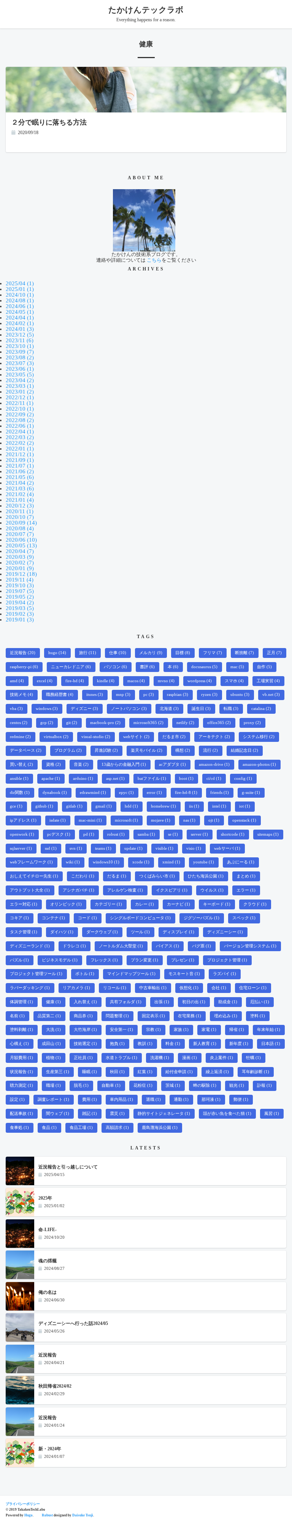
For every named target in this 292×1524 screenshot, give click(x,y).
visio (193, 848)
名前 (17, 1016)
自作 (264, 667)
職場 (53, 1085)
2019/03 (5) (20, 608)
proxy (252, 723)
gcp (46, 723)
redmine (20, 737)
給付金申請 (179, 1072)
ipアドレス (23, 820)
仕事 (117, 653)
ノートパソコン (129, 709)
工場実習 (268, 681)
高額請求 (117, 1128)
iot (244, 806)
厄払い (259, 1002)
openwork (22, 834)
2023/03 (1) (20, 386)
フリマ (212, 653)
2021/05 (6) (20, 477)
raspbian (177, 694)
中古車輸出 (153, 988)
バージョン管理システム (250, 946)
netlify (185, 723)
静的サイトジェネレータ (164, 1113)
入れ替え (85, 1002)
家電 (209, 1030)
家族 (181, 1030)
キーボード (216, 904)
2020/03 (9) (20, 557)
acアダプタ (172, 764)
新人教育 (204, 1044)
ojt (213, 820)
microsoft (126, 820)
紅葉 (145, 1072)
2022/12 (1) (20, 397)
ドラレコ (74, 946)
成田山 (51, 1044)
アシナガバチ (78, 890)
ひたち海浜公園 (206, 876)
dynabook (55, 792)
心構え (19, 1044)
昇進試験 (106, 750)
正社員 (83, 1058)
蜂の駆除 (204, 1085)
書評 (147, 667)
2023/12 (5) (20, 335)
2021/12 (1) (20, 454)
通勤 (181, 1099)
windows (47, 709)
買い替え (21, 764)
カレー (144, 904)
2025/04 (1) (20, 283)
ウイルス (212, 890)
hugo (57, 653)
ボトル (84, 974)
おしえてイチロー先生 (34, 876)
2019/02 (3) (20, 614)
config (243, 778)
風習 (271, 1113)
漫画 (189, 1058)
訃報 (264, 1085)
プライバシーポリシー (23, 1504)
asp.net (115, 778)
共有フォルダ (125, 1002)
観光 (236, 1085)
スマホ (234, 681)
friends (219, 792)
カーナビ (178, 904)
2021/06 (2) (20, 471)
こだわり (82, 876)
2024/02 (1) (20, 323)
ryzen (209, 694)
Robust (47, 1515)
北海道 (169, 709)
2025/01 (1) (20, 289)
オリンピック (66, 904)
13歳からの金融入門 (124, 764)
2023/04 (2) (20, 380)
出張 (161, 1002)
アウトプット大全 (30, 890)
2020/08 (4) (20, 528)
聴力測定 (21, 1085)
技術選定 (85, 1044)
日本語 (270, 1044)
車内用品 (121, 1099)
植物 (53, 1058)
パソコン (115, 667)
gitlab (74, 806)
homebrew (163, 806)
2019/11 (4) (19, 580)
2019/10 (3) (20, 585)
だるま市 (174, 737)
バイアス (167, 946)
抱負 (117, 1044)
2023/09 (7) (20, 352)
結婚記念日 (244, 750)
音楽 (81, 764)
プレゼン (182, 960)
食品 (49, 1128)
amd (17, 681)
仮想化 (188, 988)
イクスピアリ (171, 890)
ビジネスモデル (60, 960)
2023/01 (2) (20, 392)
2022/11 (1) (19, 403)
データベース (25, 750)
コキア (19, 918)
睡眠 (89, 1072)
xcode (140, 862)
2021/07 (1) (20, 466)
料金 (172, 1044)
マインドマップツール (131, 974)
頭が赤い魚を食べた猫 (227, 1113)
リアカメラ (76, 988)
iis (194, 806)
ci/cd (213, 778)
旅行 (87, 653)
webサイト (136, 737)
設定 (17, 1099)
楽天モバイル (146, 750)
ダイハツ (61, 932)
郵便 (240, 1099)
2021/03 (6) (20, 488)
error (154, 792)
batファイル (152, 778)
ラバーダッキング (30, 988)
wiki (73, 862)
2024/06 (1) (20, 306)
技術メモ (21, 694)
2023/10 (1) (20, 346)
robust (116, 834)
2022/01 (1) (20, 449)
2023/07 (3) (20, 363)
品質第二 (49, 1016)
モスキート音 (184, 974)
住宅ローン (253, 988)
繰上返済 (217, 1072)
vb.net (271, 694)
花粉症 (142, 1085)
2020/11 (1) (19, 511)
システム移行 (259, 737)
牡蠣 (253, 1058)
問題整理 (117, 1016)
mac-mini (90, 820)
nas (189, 820)
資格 (53, 764)
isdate (57, 820)
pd (88, 834)
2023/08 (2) (20, 357)
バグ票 (201, 946)
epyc (126, 792)
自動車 (111, 1085)
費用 (89, 1099)
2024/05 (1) (20, 312)
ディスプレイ (178, 932)
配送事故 (21, 1113)
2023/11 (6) (19, 340)
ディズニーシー (225, 932)
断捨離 (244, 653)
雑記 (89, 1113)
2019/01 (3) (20, 620)
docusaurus (204, 667)
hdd (131, 806)
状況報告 (21, 1072)
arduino (83, 778)
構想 (182, 750)
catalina (261, 709)
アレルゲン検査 (125, 890)
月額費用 (21, 1058)
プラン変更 (144, 960)
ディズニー (84, 709)
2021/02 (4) (20, 494)
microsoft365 (148, 723)
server (199, 834)
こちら (154, 260)
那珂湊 (211, 1099)
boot (186, 778)
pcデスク (58, 834)
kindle (105, 681)
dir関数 (20, 792)
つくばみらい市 (157, 876)
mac (237, 667)
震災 (117, 1113)
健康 (53, 1002)
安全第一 (121, 1030)
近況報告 (22, 653)
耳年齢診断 (255, 1072)
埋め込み (225, 1016)
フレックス (104, 960)
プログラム (68, 750)
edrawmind (93, 792)
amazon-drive (214, 764)
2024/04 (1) (20, 318)
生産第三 (57, 1072)
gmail (103, 806)
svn (76, 848)
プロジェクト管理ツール (36, 974)
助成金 (227, 1002)
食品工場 (81, 1128)
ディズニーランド (30, 946)
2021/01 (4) (20, 500)
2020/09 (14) (21, 523)
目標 (182, 653)
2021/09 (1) (20, 460)
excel (44, 681)
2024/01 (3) (20, 329)
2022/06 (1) (20, 426)
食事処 (19, 1128)
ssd (51, 848)
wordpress (199, 681)
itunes (94, 694)
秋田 (117, 1072)
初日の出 (193, 1002)
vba (16, 709)
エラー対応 (23, 904)
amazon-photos (259, 764)
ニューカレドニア (71, 667)
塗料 (257, 1016)
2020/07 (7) (20, 534)
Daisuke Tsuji (82, 1515)
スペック (244, 918)
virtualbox (56, 737)
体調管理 (21, 1002)
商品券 (83, 1016)
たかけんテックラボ (146, 9)
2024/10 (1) (20, 295)
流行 (210, 750)
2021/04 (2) (20, 483)
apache (50, 778)
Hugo (28, 1515)
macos (136, 681)
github (44, 806)
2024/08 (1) (20, 300)
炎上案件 (221, 1058)
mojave (160, 820)
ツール (140, 932)
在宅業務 (189, 1016)
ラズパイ (224, 974)
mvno (166, 681)
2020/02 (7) (20, 563)
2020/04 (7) (20, 551)
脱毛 (81, 1085)
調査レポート (53, 1099)
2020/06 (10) (21, 540)
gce (16, 806)
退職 (153, 1099)
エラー (246, 890)
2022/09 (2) (20, 414)
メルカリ (150, 653)
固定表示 (153, 1016)
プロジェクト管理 (227, 960)
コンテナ (53, 918)
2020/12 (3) (20, 506)
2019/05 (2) (20, 597)
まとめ (246, 876)
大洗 (53, 1030)
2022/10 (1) (20, 409)
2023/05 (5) (20, 375)
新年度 (238, 1044)
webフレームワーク (31, 862)
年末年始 (268, 1030)
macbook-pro (105, 723)
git (71, 723)
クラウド (255, 904)
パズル (19, 960)
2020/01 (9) (20, 568)
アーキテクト (214, 737)
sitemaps (268, 834)
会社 (218, 988)
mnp (123, 694)
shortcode (232, 834)
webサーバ (227, 848)
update (133, 848)
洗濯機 (159, 1058)
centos (18, 723)
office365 (219, 723)
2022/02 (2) (20, 443)
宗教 (153, 1030)
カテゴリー (108, 904)
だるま (116, 876)
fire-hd (74, 681)
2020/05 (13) (21, 545)
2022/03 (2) (20, 437)
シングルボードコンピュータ (140, 918)
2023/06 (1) (20, 369)
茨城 (172, 1085)
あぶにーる (240, 862)
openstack (244, 820)
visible (164, 848)
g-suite (251, 792)
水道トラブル (121, 1058)
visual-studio (95, 737)
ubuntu (239, 694)
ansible (19, 778)
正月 (274, 653)
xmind (171, 862)
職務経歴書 (59, 694)
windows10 (106, 862)
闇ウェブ (57, 1113)
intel (219, 806)
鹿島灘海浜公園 (160, 1128)
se (173, 834)
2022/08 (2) (20, 420)
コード (87, 918)
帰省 (236, 1030)
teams (103, 848)
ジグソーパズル (201, 918)
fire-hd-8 (186, 792)
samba (146, 834)
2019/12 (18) (21, 574)
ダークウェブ (102, 932)
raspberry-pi (24, 667)
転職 (231, 709)
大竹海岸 (85, 1030)
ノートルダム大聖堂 (121, 946)
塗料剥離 (21, 1030)
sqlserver (21, 848)
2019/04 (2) (20, 602)
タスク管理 (23, 932)
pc (148, 694)
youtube (203, 862)
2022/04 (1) (20, 431)
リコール (114, 988)
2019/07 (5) (20, 591)
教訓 (145, 1044)
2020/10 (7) (20, 517)
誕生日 (201, 709)
